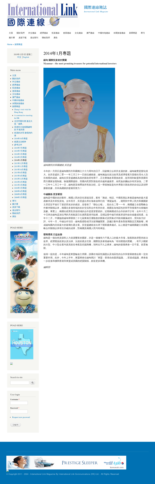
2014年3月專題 (20, 154)
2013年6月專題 (20, 172)
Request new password (21, 417)
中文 (19, 57)
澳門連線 (90, 32)
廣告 (56, 37)
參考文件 (18, 144)
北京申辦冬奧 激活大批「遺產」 (23, 122)
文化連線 (79, 32)
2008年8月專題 (20, 194)
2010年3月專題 (20, 188)
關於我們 (21, 32)
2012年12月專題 (21, 178)
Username (15, 399)
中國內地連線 (104, 32)
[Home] (43, 15)
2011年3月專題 (20, 185)
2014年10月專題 (21, 138)
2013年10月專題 (21, 169)
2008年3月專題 (20, 197)
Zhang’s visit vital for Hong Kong (22, 110)
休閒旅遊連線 (119, 32)
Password (14, 408)
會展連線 (67, 32)
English (26, 57)
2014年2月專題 (20, 157)
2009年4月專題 (20, 191)
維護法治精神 (20, 141)
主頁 (11, 32)
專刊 (143, 32)
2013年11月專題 (21, 166)
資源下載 (22, 37)
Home (9, 44)
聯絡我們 (46, 37)
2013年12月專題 (21, 163)
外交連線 (32, 32)
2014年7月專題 (20, 148)
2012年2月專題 (20, 182)
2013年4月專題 (20, 175)
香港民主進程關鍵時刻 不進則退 (23, 128)
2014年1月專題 (20, 160)
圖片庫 (12, 37)
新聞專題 (133, 32)
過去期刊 (34, 37)
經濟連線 (44, 32)
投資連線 (55, 32)
